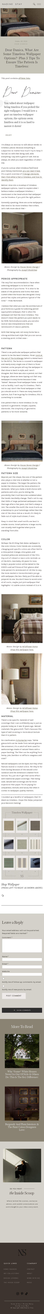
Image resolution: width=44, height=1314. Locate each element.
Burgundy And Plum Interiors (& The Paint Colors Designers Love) (22, 1127)
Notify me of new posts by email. (16, 989)
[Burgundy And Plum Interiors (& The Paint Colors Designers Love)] (22, 1103)
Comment (7, 937)
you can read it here (31, 171)
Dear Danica (21, 44)
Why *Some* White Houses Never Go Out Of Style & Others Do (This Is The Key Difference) (22, 1074)
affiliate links (24, 78)
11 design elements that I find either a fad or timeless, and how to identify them (21, 177)
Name (5, 956)
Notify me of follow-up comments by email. (21, 982)
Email (5, 964)
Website (5, 971)
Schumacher (21, 740)
